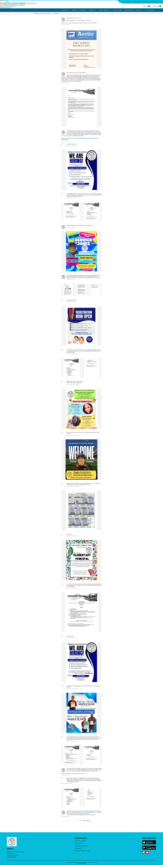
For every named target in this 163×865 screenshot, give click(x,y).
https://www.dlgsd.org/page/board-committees (78, 813)
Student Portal (154, 1)
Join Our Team (117, 10)
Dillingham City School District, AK (42, 13)
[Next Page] (80, 820)
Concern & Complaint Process (82, 850)
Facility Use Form (79, 843)
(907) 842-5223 (12, 856)
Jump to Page (85, 820)
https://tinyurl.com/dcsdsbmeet (87, 814)
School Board (103, 10)
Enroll (74, 10)
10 (77, 820)
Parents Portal (136, 1)
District (91, 10)
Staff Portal (145, 1)
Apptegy (84, 863)
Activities (83, 10)
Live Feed (56, 13)
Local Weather (127, 1)
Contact (138, 10)
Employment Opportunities (81, 845)
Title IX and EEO (149, 10)
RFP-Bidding (78, 848)
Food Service (129, 10)
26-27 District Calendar (80, 840)
